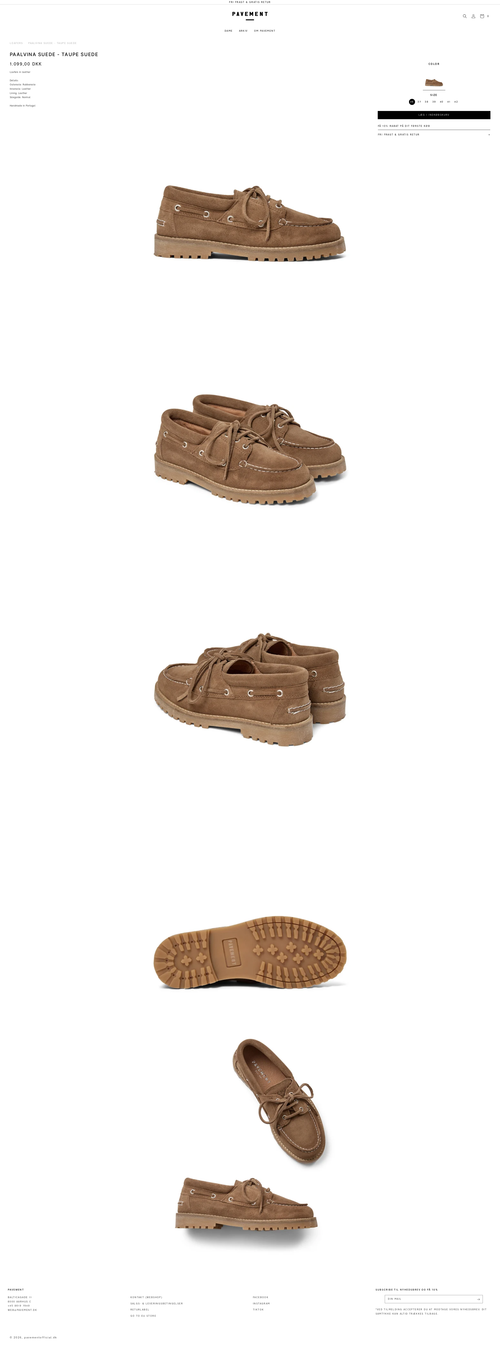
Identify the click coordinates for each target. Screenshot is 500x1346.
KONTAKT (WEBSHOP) (146, 1297)
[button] (465, 16)
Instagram (261, 1303)
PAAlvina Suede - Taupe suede (52, 43)
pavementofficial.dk (40, 1337)
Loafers (16, 43)
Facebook (261, 1297)
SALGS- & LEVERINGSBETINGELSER (156, 1303)
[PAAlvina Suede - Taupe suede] (434, 78)
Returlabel (140, 1309)
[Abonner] (478, 1299)
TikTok (258, 1309)
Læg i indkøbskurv (434, 114)
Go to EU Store (143, 1315)
